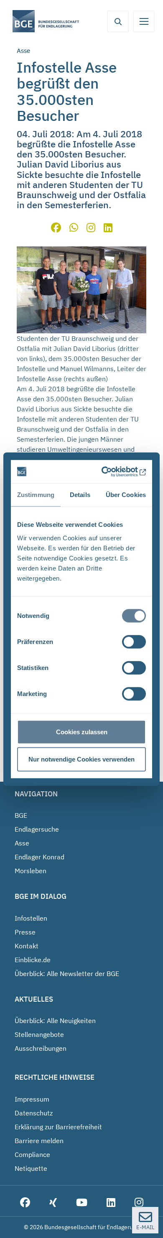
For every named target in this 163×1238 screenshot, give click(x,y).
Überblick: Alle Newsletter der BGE (67, 973)
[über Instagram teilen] (91, 229)
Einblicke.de (33, 959)
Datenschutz (34, 1113)
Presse (25, 932)
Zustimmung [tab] (35, 494)
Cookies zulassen (81, 731)
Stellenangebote (39, 1034)
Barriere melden (39, 1140)
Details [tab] (80, 494)
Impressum (32, 1099)
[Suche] (118, 21)
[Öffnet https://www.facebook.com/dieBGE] (25, 1203)
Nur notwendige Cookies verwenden (81, 759)
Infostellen (31, 918)
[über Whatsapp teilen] (73, 229)
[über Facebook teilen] (56, 229)
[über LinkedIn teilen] (108, 229)
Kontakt (26, 946)
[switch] (134, 641)
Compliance (32, 1154)
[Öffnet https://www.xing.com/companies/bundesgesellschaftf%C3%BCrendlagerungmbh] (53, 1203)
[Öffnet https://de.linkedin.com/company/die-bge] (111, 1203)
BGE (21, 815)
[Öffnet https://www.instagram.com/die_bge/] (139, 1203)
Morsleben (30, 870)
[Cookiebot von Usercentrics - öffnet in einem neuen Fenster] (111, 471)
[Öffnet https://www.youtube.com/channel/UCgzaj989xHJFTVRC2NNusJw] (82, 1203)
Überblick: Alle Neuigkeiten (55, 1020)
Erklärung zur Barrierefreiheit (58, 1127)
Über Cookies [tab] (126, 494)
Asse (22, 843)
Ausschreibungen (40, 1048)
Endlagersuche (37, 829)
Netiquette (31, 1168)
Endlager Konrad (39, 857)
